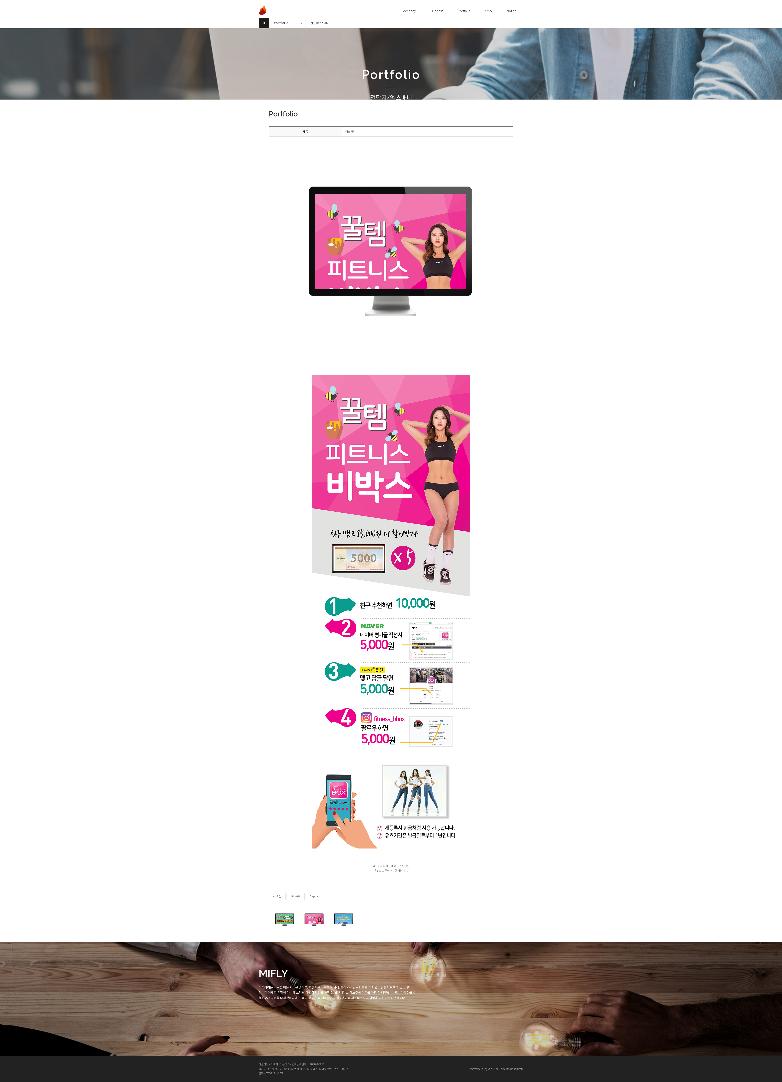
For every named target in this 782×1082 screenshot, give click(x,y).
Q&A (488, 11)
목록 (297, 896)
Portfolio (464, 11)
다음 (312, 896)
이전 (278, 896)
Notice (511, 11)
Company (409, 11)
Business (437, 11)
